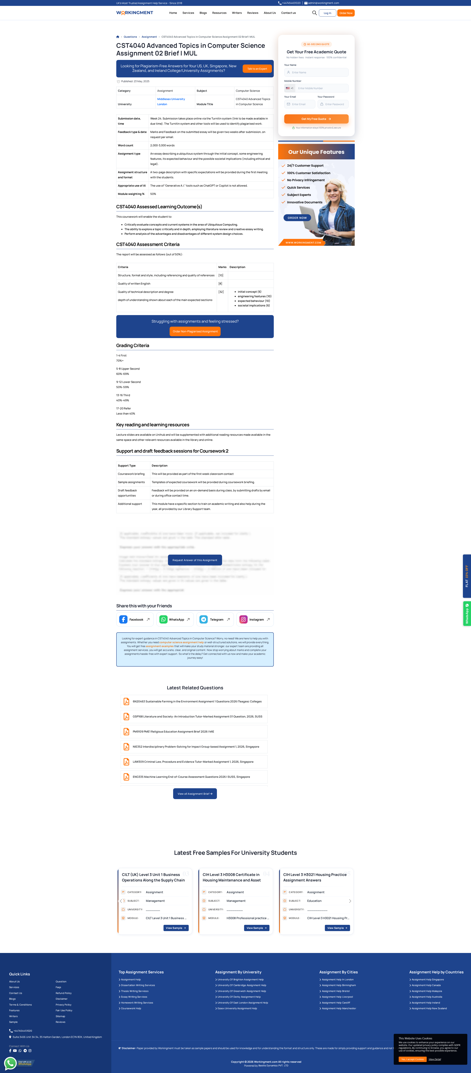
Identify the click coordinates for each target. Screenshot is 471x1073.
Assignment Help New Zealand (429, 1008)
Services (188, 13)
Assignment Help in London (338, 979)
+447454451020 (291, 3)
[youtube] (15, 1050)
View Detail (434, 1059)
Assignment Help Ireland (426, 1002)
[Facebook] (10, 1050)
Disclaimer (62, 998)
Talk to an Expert (257, 68)
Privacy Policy (64, 1004)
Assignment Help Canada (426, 985)
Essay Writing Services (134, 996)
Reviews (252, 13)
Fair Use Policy (64, 1010)
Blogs (203, 13)
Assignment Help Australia (427, 996)
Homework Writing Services (137, 1002)
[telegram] (25, 1050)
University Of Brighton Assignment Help (241, 979)
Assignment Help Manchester (339, 1008)
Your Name (290, 65)
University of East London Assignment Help (243, 1002)
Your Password (326, 96)
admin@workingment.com (323, 3)
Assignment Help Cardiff (336, 1002)
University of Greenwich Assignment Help (242, 991)
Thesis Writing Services (134, 991)
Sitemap (60, 1016)
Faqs (58, 987)
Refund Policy (64, 993)
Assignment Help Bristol (336, 991)
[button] (314, 13)
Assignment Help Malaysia (427, 991)
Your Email (290, 96)
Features (14, 1010)
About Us (270, 13)
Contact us (288, 13)
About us (14, 981)
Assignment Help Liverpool (337, 996)
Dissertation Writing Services (138, 985)
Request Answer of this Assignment (195, 560)
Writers (237, 13)
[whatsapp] (20, 1050)
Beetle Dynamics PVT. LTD (273, 1065)
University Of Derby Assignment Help (239, 996)
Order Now (346, 13)
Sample (13, 1022)
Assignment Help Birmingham (339, 985)
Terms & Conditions (20, 1004)
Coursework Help (131, 1008)
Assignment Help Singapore (428, 979)
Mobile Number (292, 81)
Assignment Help (131, 979)
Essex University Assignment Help (237, 1008)
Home (173, 13)
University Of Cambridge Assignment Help (242, 985)
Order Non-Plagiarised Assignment (195, 331)
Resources (219, 13)
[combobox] (289, 88)
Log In (327, 13)
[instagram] (30, 1050)
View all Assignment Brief (194, 793)
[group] (154, 902)
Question (61, 981)
